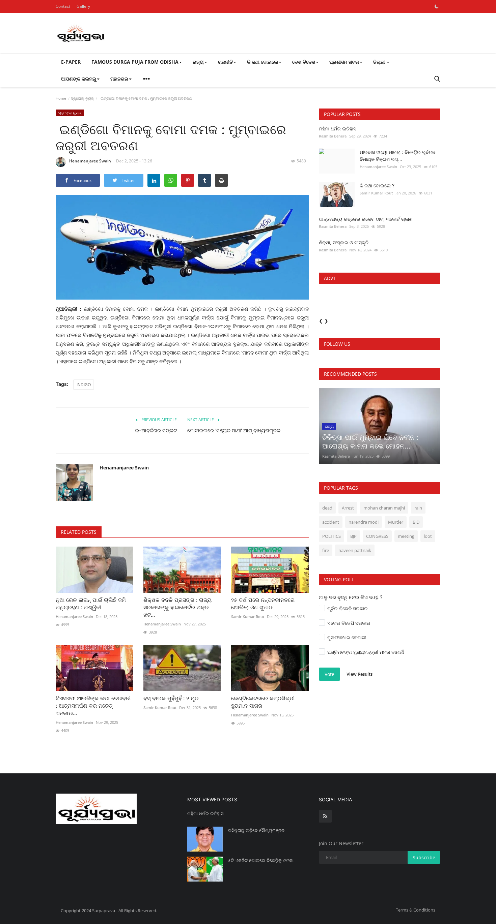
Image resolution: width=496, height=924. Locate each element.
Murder (395, 522)
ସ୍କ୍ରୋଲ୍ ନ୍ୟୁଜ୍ (82, 98)
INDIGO (84, 385)
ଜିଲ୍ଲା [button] (379, 62)
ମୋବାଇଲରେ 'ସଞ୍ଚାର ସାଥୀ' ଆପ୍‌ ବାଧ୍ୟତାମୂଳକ (233, 430)
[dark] (436, 6)
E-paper (71, 62)
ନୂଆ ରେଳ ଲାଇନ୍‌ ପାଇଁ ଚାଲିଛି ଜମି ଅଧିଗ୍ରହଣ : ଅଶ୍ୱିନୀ (91, 603)
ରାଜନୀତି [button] (225, 62)
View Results (360, 674)
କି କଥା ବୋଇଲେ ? (377, 185)
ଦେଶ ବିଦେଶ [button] (303, 62)
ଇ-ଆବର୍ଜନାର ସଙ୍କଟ (156, 430)
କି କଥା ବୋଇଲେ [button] (262, 62)
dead (327, 508)
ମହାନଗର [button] (119, 78)
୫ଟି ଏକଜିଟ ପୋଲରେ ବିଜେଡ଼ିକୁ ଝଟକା (261, 860)
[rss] (325, 816)
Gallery (83, 6)
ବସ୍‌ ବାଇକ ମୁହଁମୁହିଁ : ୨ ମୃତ (171, 698)
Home (61, 98)
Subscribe (424, 857)
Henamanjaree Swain (90, 161)
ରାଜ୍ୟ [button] (198, 62)
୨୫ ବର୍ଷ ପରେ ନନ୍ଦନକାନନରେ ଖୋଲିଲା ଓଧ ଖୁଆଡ (263, 603)
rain (418, 508)
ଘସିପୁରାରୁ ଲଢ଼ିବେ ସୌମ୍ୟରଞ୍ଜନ (256, 830)
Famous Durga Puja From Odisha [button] (134, 62)
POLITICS (331, 536)
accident (330, 522)
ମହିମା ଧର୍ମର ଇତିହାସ (337, 128)
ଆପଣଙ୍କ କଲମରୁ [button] (78, 78)
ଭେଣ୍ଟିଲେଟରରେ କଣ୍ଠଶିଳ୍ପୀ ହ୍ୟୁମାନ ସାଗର (263, 702)
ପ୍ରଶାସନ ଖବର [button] (344, 62)
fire (325, 550)
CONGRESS (377, 536)
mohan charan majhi (384, 508)
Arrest (348, 508)
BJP (353, 536)
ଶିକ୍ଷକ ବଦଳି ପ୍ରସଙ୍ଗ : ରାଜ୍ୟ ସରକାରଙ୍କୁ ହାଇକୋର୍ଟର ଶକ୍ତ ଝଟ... (177, 607)
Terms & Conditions (415, 910)
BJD (416, 522)
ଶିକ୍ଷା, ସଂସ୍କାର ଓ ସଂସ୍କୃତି (343, 242)
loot (428, 536)
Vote (329, 674)
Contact (63, 6)
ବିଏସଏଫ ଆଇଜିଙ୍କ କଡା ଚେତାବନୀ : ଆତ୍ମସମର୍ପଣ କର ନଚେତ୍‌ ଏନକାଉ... (93, 705)
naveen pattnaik (354, 550)
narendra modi (364, 522)
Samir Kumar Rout (247, 616)
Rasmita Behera (333, 135)
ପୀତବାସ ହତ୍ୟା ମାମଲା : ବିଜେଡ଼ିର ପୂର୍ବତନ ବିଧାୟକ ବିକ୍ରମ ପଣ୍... (398, 155)
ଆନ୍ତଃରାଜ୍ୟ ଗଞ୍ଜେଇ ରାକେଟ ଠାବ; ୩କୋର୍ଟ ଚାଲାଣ (366, 219)
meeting (406, 536)
